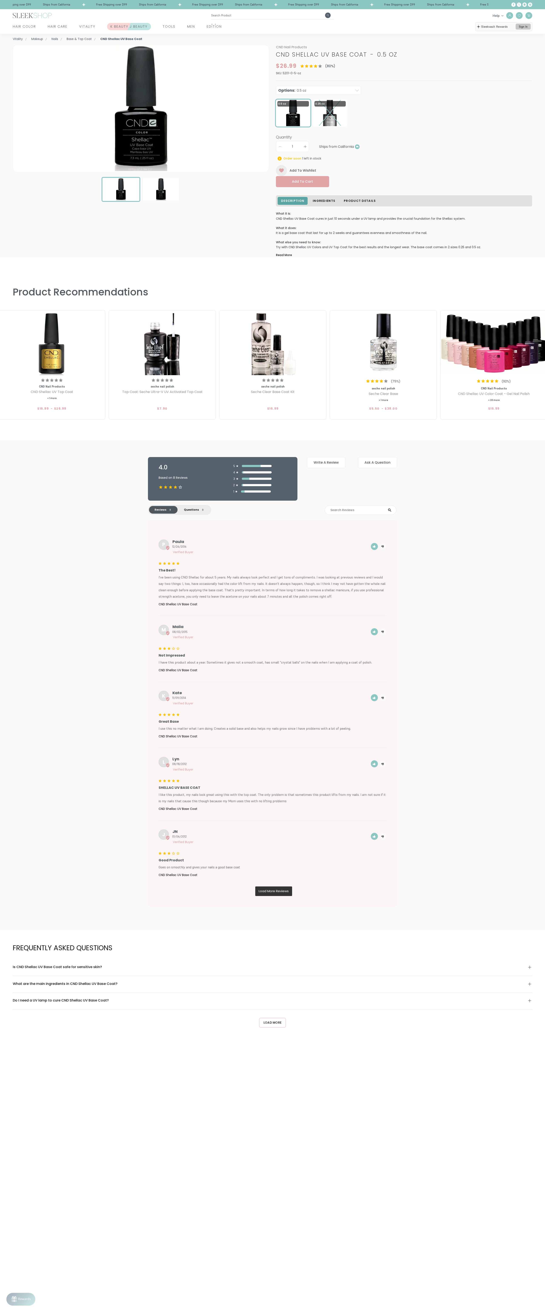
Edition (214, 26)
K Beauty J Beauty (129, 26)
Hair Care (57, 26)
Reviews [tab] (160, 510)
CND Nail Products (291, 47)
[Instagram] (524, 5)
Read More (284, 255)
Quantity (284, 137)
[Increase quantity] (305, 146)
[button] (374, 546)
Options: (292, 90)
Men (191, 26)
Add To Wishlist (303, 170)
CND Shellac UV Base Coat (178, 604)
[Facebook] (513, 5)
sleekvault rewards (494, 26)
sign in (523, 26)
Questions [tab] (191, 510)
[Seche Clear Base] (383, 343)
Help (496, 15)
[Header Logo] (32, 15)
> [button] (273, 891)
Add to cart (302, 181)
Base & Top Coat (79, 39)
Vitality (87, 26)
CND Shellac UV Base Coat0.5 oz (336, 54)
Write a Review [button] (326, 462)
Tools (169, 26)
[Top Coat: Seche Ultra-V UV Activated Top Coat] (162, 343)
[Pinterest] (530, 5)
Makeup (37, 39)
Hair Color (24, 26)
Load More (273, 1022)
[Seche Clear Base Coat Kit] (272, 343)
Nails (55, 39)
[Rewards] (20, 1299)
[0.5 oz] (293, 113)
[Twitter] (519, 5)
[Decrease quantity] (280, 146)
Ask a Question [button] (377, 462)
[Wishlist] (519, 15)
